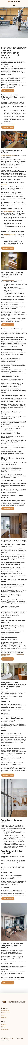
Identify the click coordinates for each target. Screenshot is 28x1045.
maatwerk (4, 184)
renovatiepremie (5, 654)
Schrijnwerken (5, 1010)
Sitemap (3, 1026)
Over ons (3, 1024)
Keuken (3, 1015)
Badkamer (4, 1017)
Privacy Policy (4, 1029)
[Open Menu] (14, 5)
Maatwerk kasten (5, 1013)
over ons (13, 124)
